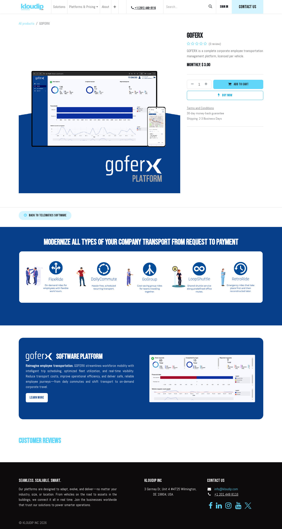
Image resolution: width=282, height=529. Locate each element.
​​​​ (247, 6)
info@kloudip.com (226, 489)
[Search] (210, 7)
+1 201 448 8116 (226, 494)
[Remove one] (191, 84)
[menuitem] (59, 7)
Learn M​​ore (37, 397)
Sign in (224, 7)
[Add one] (206, 84)
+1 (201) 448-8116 (145, 8)
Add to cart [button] (241, 84)
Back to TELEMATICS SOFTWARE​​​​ (47, 215)
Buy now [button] (226, 95)
